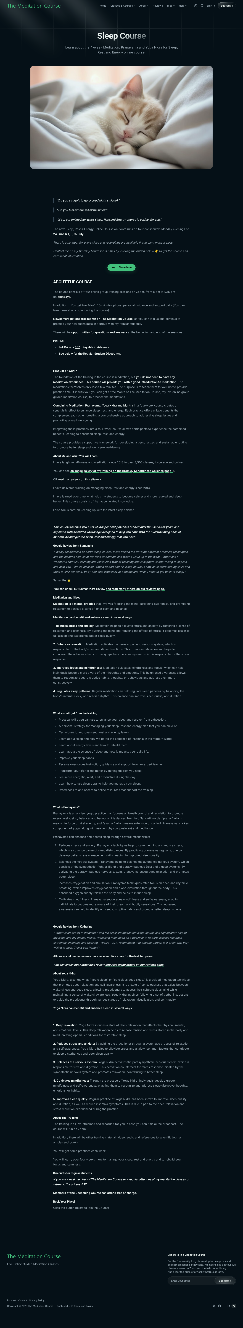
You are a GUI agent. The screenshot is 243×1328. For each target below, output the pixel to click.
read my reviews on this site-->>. (80, 479)
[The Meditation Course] (33, 5)
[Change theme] (196, 6)
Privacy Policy (36, 1300)
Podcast (11, 1300)
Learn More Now (121, 267)
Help (181, 5)
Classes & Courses (121, 5)
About (142, 5)
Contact (22, 1300)
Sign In (211, 5)
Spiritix (89, 1306)
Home (102, 5)
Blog (170, 5)
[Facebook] (219, 1306)
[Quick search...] (202, 6)
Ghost (77, 1306)
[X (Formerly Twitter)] (214, 1306)
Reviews (158, 5)
